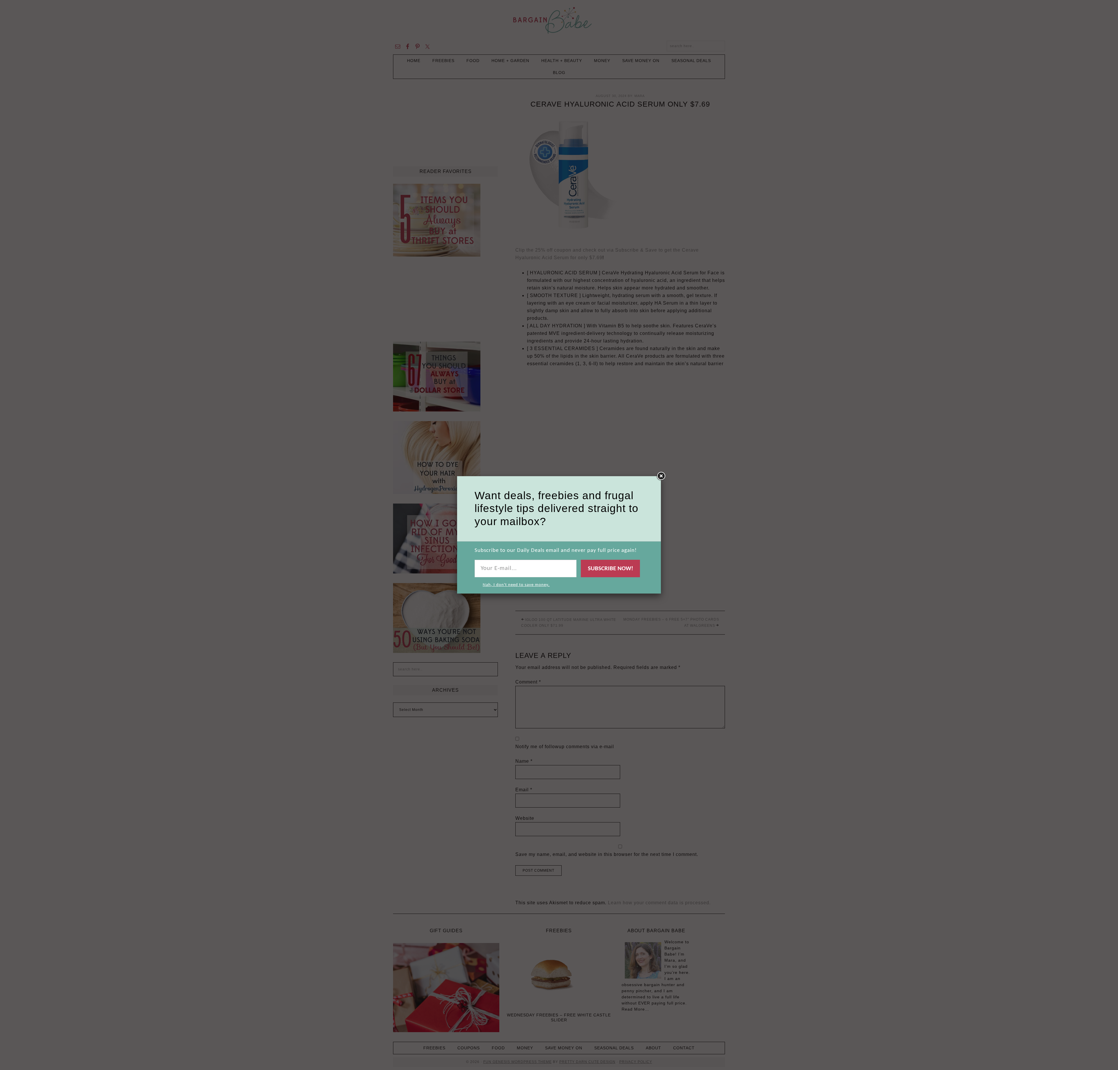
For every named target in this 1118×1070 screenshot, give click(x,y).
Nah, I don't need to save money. (516, 585)
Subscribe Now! (610, 569)
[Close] (661, 476)
